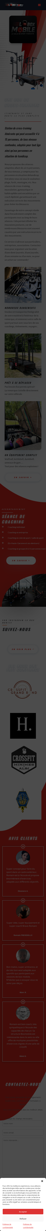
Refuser (23, 1218)
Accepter (23, 1211)
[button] (42, 1181)
